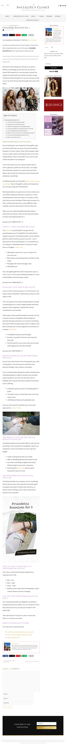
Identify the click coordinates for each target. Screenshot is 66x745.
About (7, 16)
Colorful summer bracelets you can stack (20, 632)
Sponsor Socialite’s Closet (21, 16)
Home (4, 25)
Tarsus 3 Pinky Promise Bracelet (16, 122)
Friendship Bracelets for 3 (12, 120)
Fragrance (49, 16)
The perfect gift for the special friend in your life (20, 128)
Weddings (57, 16)
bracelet (8, 230)
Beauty (33, 16)
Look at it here (16, 408)
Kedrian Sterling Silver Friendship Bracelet (19, 126)
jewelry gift (21, 468)
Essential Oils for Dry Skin (32, 661)
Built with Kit (54, 71)
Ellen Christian (32, 40)
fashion (7, 25)
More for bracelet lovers (14, 137)
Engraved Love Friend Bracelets (16, 124)
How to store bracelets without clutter (19, 635)
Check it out (19, 247)
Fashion (41, 16)
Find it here (12, 329)
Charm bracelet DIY (13, 638)
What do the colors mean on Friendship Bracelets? (21, 133)
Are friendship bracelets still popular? (18, 131)
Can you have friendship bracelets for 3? (18, 135)
